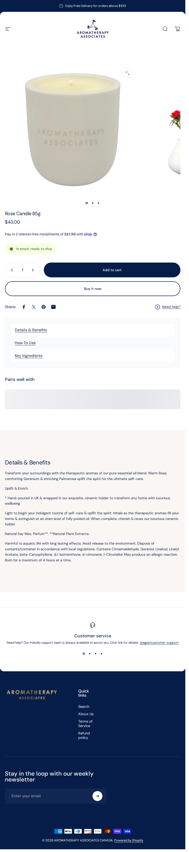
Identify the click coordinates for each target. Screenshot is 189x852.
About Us (86, 714)
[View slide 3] (96, 654)
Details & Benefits (31, 330)
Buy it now (92, 288)
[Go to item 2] (93, 203)
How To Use (25, 342)
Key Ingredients (29, 355)
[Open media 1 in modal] (128, 73)
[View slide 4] (102, 654)
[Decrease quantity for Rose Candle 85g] (10, 270)
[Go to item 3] (99, 203)
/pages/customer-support (159, 642)
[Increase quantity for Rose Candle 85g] (34, 270)
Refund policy (84, 735)
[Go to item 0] (87, 203)
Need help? (171, 307)
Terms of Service (85, 723)
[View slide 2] (90, 654)
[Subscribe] (97, 796)
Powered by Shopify (128, 840)
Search (83, 706)
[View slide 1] (84, 654)
